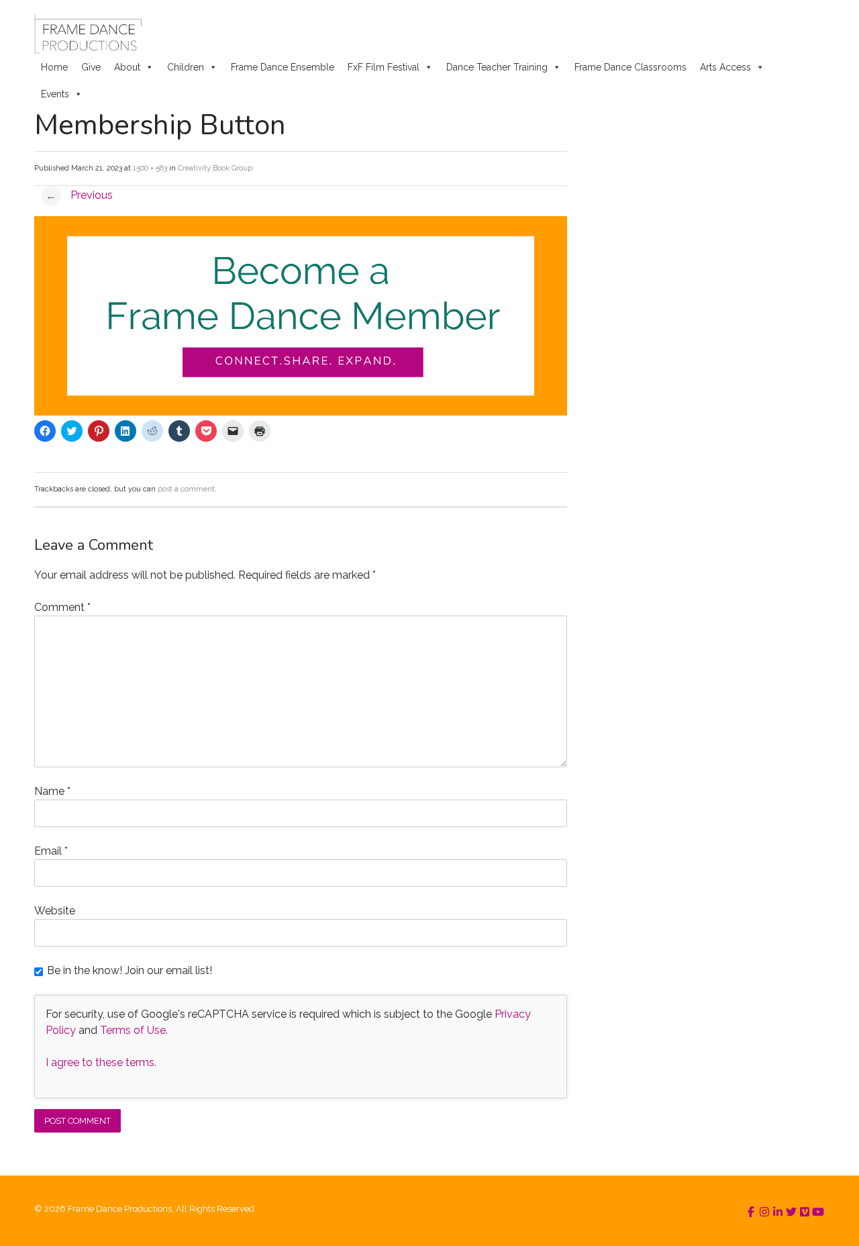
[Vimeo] (804, 1212)
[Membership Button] (300, 411)
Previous (79, 195)
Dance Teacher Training (497, 67)
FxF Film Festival (383, 67)
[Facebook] (751, 1212)
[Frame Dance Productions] (87, 33)
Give (91, 67)
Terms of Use (133, 1030)
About (127, 67)
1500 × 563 (150, 168)
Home (54, 67)
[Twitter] (791, 1212)
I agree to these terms (100, 1062)
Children (185, 67)
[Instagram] (764, 1212)
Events (55, 94)
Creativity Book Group (215, 168)
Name (52, 791)
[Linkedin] (778, 1212)
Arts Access (725, 67)
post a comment (186, 489)
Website (54, 910)
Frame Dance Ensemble (282, 67)
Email (51, 851)
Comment (62, 607)
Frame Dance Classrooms (630, 67)
